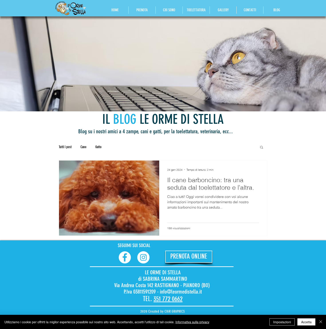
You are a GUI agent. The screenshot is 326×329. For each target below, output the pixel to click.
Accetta (306, 322)
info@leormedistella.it (181, 291)
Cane (83, 147)
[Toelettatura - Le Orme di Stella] (125, 257)
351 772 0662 (168, 299)
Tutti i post (65, 147)
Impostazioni (282, 322)
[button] (261, 147)
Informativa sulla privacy (192, 322)
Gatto (98, 147)
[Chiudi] (320, 321)
